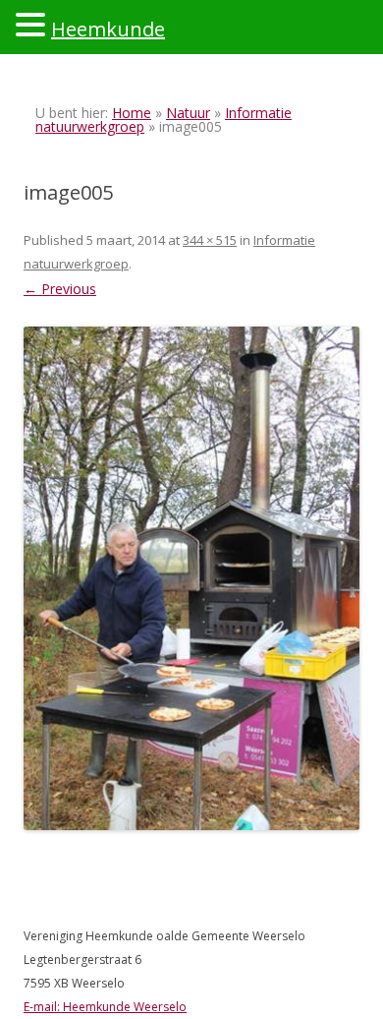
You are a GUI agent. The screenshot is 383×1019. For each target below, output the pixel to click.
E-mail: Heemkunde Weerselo (105, 1006)
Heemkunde (108, 29)
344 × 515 (210, 240)
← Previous (60, 288)
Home (131, 112)
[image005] (191, 578)
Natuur (188, 112)
